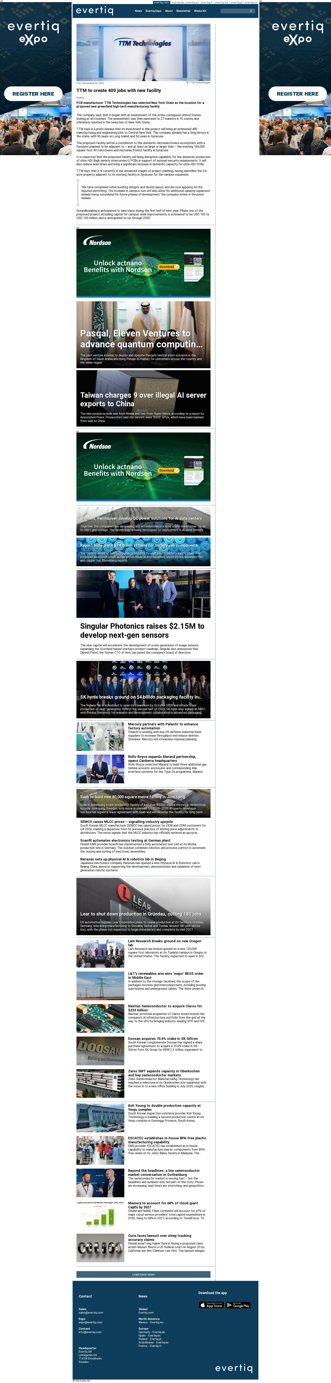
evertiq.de (178, 2)
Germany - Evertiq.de (152, 1332)
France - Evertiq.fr (150, 1346)
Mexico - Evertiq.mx (151, 1322)
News (138, 10)
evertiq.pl (236, 2)
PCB (78, 83)
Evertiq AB (94, 11)
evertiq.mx (221, 2)
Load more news (143, 1274)
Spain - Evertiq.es (150, 1335)
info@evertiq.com (90, 1332)
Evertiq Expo (153, 10)
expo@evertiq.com (90, 1322)
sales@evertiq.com (91, 1312)
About (169, 10)
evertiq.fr (207, 2)
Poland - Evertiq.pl (150, 1339)
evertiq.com (161, 2)
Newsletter (183, 10)
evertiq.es (192, 2)
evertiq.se (251, 2)
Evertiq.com (146, 1312)
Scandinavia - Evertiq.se (154, 1342)
